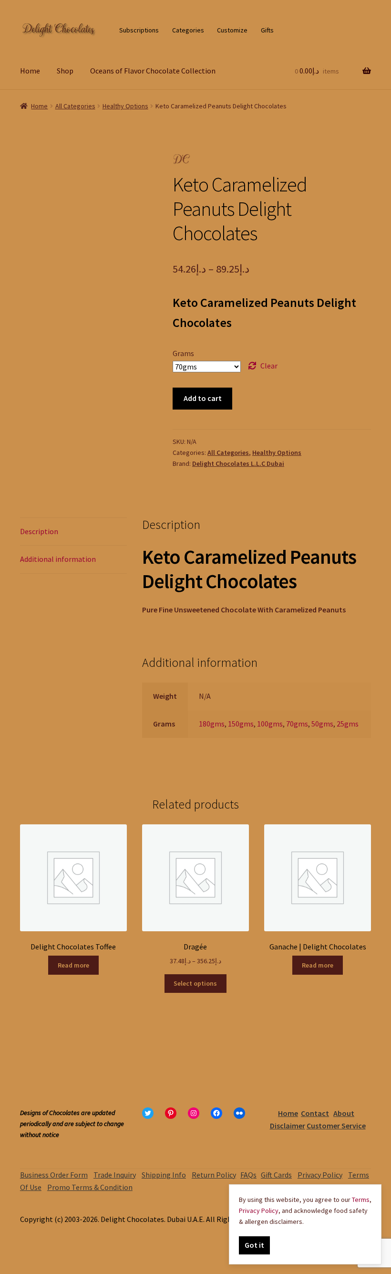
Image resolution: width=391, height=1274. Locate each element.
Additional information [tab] (58, 559)
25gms (348, 723)
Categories (188, 30)
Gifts (267, 30)
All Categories (75, 106)
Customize (232, 30)
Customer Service (336, 1125)
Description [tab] (39, 531)
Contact (315, 1113)
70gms (297, 723)
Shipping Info (164, 1174)
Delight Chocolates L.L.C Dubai (238, 463)
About (343, 1113)
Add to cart (203, 398)
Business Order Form (54, 1174)
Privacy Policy (320, 1174)
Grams (183, 353)
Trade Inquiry (114, 1174)
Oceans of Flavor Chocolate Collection (153, 70)
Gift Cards (276, 1174)
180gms (212, 723)
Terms (361, 1199)
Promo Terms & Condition (90, 1187)
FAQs (248, 1174)
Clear (269, 365)
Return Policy (214, 1174)
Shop (65, 70)
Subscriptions (139, 30)
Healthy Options (125, 106)
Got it (254, 1245)
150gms (241, 723)
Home (30, 70)
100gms (270, 723)
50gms (322, 723)
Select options (195, 983)
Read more (73, 965)
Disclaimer (287, 1125)
